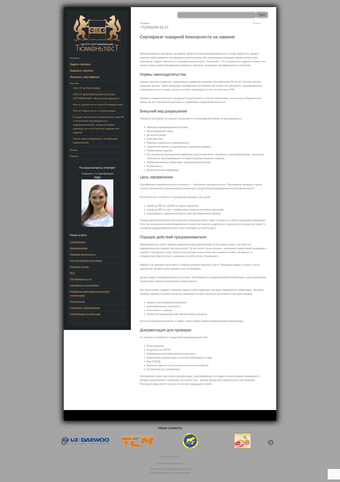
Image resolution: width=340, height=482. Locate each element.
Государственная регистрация (86, 260)
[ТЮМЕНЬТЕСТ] (97, 33)
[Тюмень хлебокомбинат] (242, 441)
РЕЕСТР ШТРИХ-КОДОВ (86, 88)
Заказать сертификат (85, 77)
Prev (64, 442)
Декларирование (78, 248)
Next (271, 442)
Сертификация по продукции (85, 314)
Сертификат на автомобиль (84, 285)
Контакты (75, 58)
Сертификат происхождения (85, 307)
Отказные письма (79, 266)
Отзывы (74, 150)
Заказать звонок (81, 70)
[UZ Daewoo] (86, 441)
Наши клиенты (170, 428)
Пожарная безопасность (83, 254)
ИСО (72, 273)
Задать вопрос (80, 64)
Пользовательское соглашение (170, 472)
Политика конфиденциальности (170, 469)
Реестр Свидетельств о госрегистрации (94, 110)
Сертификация (77, 242)
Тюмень (257, 23)
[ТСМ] (138, 441)
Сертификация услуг (81, 279)
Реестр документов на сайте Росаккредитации (98, 104)
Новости (74, 156)
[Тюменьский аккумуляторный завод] (190, 441)
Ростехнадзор (77, 301)
